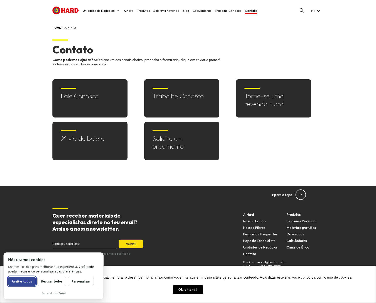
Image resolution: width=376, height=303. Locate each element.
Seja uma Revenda (166, 11)
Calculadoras (202, 11)
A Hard (129, 11)
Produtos (143, 11)
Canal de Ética (298, 247)
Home (56, 27)
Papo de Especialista (259, 240)
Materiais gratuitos (301, 227)
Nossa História (254, 221)
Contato (251, 11)
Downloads (295, 234)
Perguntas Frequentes (260, 234)
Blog (186, 11)
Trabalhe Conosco (228, 11)
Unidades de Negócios (99, 11)
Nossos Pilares (254, 227)
